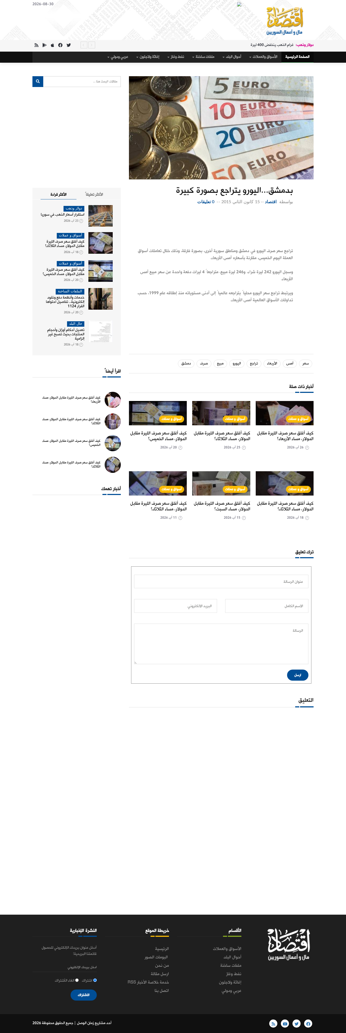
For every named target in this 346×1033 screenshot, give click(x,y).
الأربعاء (272, 363)
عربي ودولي (119, 57)
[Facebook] (60, 46)
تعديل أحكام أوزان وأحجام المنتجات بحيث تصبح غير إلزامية (65, 334)
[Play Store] (44, 46)
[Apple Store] (52, 46)
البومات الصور (157, 957)
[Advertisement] (211, 226)
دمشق (186, 363)
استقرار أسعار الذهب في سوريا (62, 214)
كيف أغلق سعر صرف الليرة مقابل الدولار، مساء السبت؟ (222, 506)
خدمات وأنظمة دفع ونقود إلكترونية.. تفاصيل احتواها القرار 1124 (65, 302)
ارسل (297, 675)
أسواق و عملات (298, 419)
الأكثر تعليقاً (94, 194)
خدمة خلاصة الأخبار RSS (148, 982)
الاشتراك (83, 995)
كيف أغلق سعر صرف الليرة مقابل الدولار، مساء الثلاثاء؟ (222, 436)
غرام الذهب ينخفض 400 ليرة (272, 45)
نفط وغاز (177, 57)
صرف (204, 363)
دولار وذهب (74, 208)
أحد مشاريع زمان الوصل (94, 1023)
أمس (289, 363)
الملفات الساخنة (70, 291)
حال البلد (75, 324)
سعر (305, 363)
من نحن (162, 966)
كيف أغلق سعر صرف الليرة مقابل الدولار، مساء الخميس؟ (158, 436)
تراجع (254, 363)
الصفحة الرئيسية (297, 57)
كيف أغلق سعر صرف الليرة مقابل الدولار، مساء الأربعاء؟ (285, 436)
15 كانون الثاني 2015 (240, 202)
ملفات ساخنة (204, 57)
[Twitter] (68, 46)
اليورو (237, 363)
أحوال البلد (233, 57)
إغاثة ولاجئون (149, 57)
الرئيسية (162, 949)
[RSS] (36, 46)
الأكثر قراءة (58, 194)
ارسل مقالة (160, 974)
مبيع (220, 363)
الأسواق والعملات (264, 57)
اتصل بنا (162, 991)
